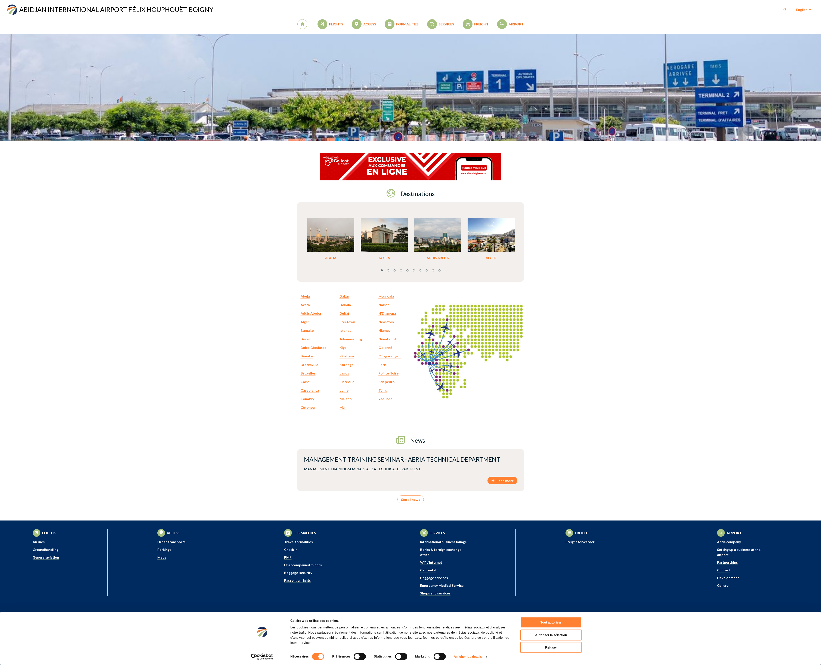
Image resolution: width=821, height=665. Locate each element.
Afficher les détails (468, 656)
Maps (161, 557)
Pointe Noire (388, 373)
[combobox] (803, 9)
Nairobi (384, 305)
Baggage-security (298, 573)
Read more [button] (505, 481)
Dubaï (344, 313)
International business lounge (443, 542)
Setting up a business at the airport (738, 552)
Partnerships (727, 562)
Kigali (344, 347)
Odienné (385, 347)
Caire (305, 382)
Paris (382, 365)
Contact (723, 570)
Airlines (39, 542)
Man (343, 407)
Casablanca (310, 390)
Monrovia (386, 296)
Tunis (382, 390)
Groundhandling (45, 549)
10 (439, 269)
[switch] (360, 656)
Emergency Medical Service (442, 585)
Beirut (306, 339)
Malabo (346, 399)
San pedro (386, 382)
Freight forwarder (580, 542)
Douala (345, 305)
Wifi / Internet (431, 562)
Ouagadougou (389, 356)
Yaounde (385, 399)
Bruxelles (308, 373)
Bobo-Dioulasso (313, 347)
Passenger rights (297, 580)
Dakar (344, 296)
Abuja (330, 258)
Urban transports (171, 542)
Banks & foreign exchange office (440, 552)
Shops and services (435, 593)
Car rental (428, 570)
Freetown (347, 322)
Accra (384, 258)
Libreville (347, 382)
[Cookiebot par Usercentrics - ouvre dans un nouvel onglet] (262, 656)
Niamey (384, 330)
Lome (344, 390)
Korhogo (347, 365)
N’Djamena (387, 313)
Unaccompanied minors (303, 565)
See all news (410, 499)
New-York (386, 322)
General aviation (46, 557)
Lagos (344, 373)
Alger (491, 258)
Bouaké (307, 356)
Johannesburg (351, 339)
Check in (290, 549)
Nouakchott (388, 339)
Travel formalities (298, 542)
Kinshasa (347, 356)
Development (728, 578)
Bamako (307, 330)
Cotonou (308, 407)
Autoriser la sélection (551, 635)
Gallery (723, 585)
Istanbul (346, 330)
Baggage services (434, 578)
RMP (288, 557)
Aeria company (729, 542)
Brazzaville (309, 365)
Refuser (551, 647)
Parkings (164, 549)
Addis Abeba (438, 258)
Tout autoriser (550, 622)
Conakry (307, 399)
